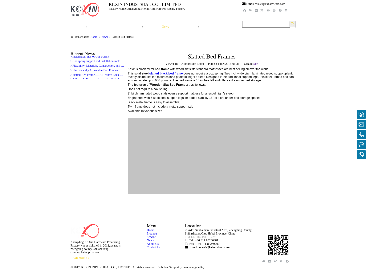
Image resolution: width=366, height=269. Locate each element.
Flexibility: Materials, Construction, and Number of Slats (98, 64)
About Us (153, 243)
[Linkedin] (256, 10)
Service (151, 237)
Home (150, 230)
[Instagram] (274, 10)
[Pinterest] (280, 10)
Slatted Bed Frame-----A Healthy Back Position (98, 73)
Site (255, 63)
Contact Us (153, 247)
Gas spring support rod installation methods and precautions (98, 59)
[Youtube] (268, 10)
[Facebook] (244, 10)
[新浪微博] (263, 261)
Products (152, 233)
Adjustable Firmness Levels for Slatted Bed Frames (98, 78)
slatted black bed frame (166, 73)
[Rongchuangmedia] (192, 267)
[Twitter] (262, 10)
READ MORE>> (80, 258)
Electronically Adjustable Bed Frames (95, 68)
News (150, 240)
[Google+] (250, 10)
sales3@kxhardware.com (270, 4)
